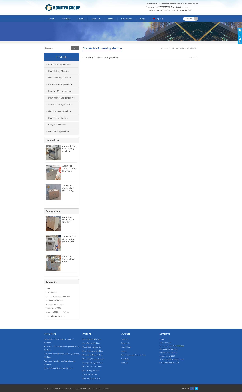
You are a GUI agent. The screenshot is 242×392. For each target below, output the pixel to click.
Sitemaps (124, 362)
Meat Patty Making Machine (61, 97)
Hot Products (52, 140)
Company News (53, 211)
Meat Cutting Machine (58, 71)
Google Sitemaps (80, 388)
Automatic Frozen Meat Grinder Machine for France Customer (68, 223)
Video (80, 18)
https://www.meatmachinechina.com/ (160, 10)
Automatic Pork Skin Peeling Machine (69, 148)
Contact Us (126, 18)
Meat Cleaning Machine (59, 64)
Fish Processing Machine (59, 111)
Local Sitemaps (93, 388)
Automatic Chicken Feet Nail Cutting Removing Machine (68, 190)
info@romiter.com (183, 7)
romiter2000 (186, 10)
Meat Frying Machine (58, 118)
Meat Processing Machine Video (133, 355)
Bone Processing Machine (60, 84)
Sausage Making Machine (60, 104)
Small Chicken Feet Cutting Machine (101, 57)
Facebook (192, 388)
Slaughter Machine (57, 124)
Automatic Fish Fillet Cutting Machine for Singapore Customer (69, 241)
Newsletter (125, 359)
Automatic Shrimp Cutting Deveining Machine (69, 170)
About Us (95, 18)
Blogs (142, 18)
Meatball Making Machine (60, 91)
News (110, 18)
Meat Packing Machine (58, 131)
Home (51, 18)
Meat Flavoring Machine (59, 77)
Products (66, 18)
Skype (196, 388)
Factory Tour (126, 347)
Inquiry (123, 351)
